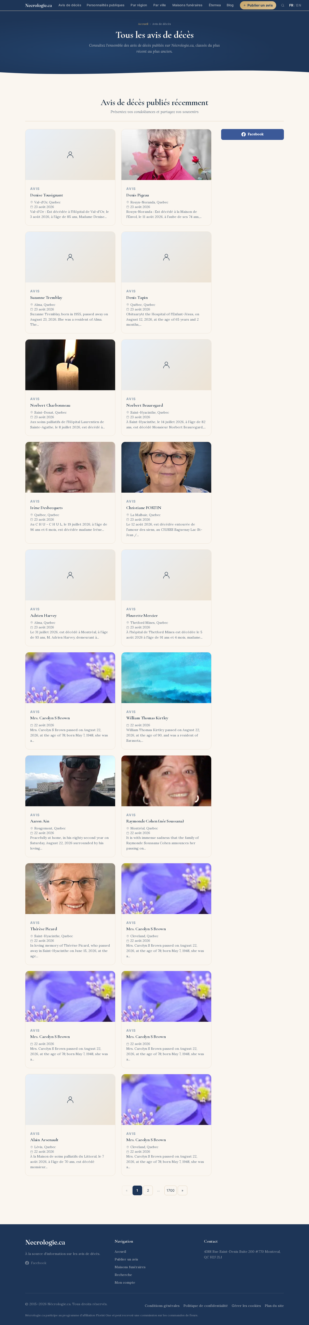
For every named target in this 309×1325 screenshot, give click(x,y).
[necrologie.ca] (38, 5)
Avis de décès (69, 5)
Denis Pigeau (137, 195)
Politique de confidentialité (205, 1305)
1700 (171, 1190)
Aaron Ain (39, 821)
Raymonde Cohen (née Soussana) (155, 821)
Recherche (123, 1275)
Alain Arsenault (44, 1139)
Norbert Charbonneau (50, 405)
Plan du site (274, 1305)
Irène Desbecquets (46, 507)
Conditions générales (162, 1305)
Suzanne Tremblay (46, 297)
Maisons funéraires (187, 5)
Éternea (215, 5)
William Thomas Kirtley (147, 717)
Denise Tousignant (46, 195)
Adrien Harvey (43, 615)
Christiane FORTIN (143, 507)
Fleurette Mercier (142, 615)
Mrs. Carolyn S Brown (50, 717)
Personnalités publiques (105, 5)
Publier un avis (260, 5)
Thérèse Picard (43, 928)
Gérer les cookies (246, 1305)
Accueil (143, 24)
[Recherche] (282, 5)
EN (298, 5)
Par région (139, 5)
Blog (230, 5)
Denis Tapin (137, 297)
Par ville (159, 5)
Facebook (256, 134)
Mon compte (125, 1282)
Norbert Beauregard (144, 405)
